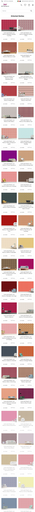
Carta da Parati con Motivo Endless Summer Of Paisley (9, 338)
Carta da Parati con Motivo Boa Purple (26, 402)
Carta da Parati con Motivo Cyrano (26, 447)
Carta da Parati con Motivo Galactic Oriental (9, 360)
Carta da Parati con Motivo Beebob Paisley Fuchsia (9, 34)
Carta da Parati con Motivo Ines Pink (26, 99)
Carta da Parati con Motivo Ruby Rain (9, 99)
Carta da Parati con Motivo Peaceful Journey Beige (26, 78)
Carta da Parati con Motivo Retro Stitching (9, 381)
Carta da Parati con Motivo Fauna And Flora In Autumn (9, 273)
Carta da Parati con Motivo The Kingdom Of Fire (9, 230)
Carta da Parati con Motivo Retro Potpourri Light (9, 143)
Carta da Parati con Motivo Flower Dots (26, 295)
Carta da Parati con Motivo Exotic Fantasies (26, 468)
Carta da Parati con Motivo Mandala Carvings (9, 295)
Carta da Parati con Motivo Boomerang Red (26, 164)
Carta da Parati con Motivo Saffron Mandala (9, 251)
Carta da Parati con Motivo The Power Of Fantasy (26, 230)
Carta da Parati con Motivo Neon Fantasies (9, 490)
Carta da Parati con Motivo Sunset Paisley (26, 337)
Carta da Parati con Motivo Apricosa (26, 381)
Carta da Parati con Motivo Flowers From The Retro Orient (26, 207)
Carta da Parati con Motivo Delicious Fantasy (9, 185)
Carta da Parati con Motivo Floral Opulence (9, 164)
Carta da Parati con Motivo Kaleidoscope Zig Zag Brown (26, 425)
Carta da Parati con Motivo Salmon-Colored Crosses (9, 403)
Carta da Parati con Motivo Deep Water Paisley (26, 143)
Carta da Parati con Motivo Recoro (9, 316)
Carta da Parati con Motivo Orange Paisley (26, 360)
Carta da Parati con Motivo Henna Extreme (9, 424)
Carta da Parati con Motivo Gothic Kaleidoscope (9, 78)
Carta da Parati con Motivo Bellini (26, 56)
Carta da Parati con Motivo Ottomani (26, 251)
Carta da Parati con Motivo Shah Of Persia (9, 206)
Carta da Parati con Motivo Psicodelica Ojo (25, 120)
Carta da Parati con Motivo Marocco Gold (9, 56)
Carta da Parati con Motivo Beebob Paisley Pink (25, 34)
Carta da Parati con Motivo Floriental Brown (26, 316)
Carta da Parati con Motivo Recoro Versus (26, 272)
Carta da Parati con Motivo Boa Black (9, 447)
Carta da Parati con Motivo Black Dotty (26, 185)
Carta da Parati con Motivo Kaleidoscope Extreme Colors (9, 469)
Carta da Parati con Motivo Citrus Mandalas (26, 490)
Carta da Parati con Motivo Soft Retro (9, 120)
